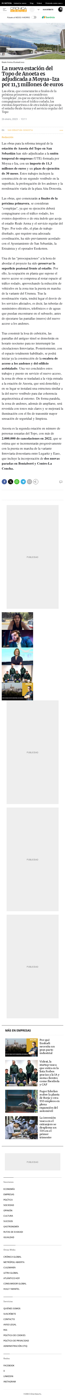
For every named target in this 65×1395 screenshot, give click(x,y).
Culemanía (9, 1267)
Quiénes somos (11, 1308)
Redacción (7, 137)
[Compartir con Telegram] (23, 481)
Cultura (8, 1215)
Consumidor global (14, 1283)
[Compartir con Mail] (29, 481)
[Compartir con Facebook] (4, 481)
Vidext (39, 3)
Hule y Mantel (11, 1288)
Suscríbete (9, 1313)
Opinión (7, 1210)
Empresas (8, 1194)
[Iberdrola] (48, 17)
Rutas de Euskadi (13, 1231)
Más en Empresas (18, 1030)
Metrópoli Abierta (13, 1262)
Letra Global (10, 1272)
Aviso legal (9, 1324)
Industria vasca (20, 3)
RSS (5, 1329)
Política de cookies (14, 1335)
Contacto (9, 1319)
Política (8, 1199)
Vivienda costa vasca (54, 3)
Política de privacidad (16, 1340)
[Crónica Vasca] (19, 9)
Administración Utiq (15, 1346)
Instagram (9, 1381)
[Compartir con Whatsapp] (16, 481)
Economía (9, 1189)
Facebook (8, 1365)
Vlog (31, 3)
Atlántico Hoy (11, 1278)
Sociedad (8, 1205)
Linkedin (8, 1376)
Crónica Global (12, 1256)
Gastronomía (11, 1226)
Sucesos (8, 1221)
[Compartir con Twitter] (10, 481)
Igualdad (8, 1237)
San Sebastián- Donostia (20, 130)
